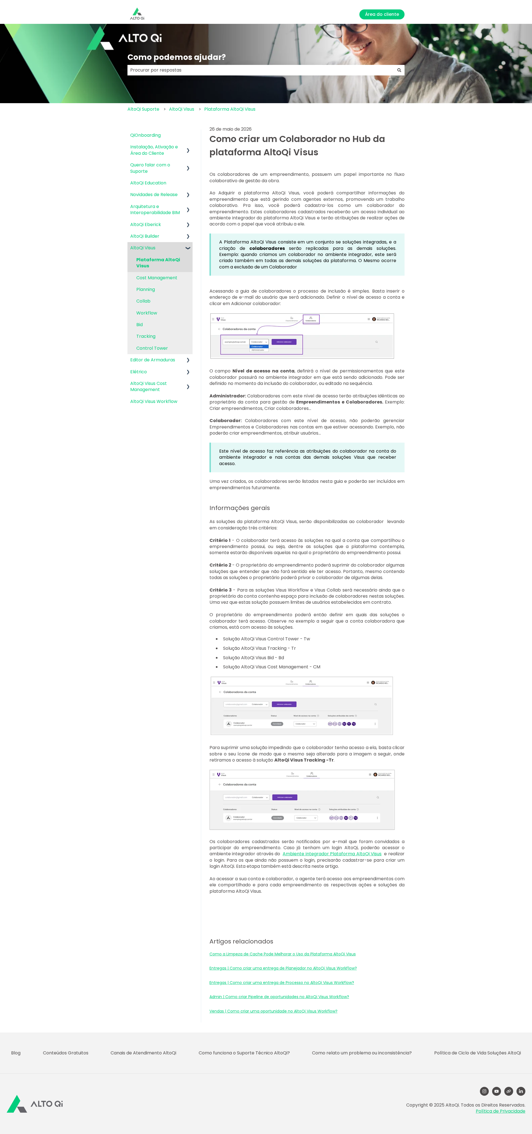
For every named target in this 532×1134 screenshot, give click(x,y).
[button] (188, 147)
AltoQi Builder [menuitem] (144, 236)
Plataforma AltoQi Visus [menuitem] (158, 263)
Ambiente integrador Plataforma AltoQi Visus (332, 854)
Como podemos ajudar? (176, 57)
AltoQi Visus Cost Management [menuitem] (148, 386)
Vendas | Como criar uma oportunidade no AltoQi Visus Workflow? (273, 1011)
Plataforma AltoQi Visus (229, 109)
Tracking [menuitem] (145, 336)
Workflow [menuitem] (146, 313)
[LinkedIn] (520, 1091)
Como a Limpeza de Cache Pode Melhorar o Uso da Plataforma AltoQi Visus (282, 954)
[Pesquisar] (399, 70)
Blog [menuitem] (16, 1053)
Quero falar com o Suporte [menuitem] (150, 168)
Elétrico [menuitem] (138, 372)
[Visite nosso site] (508, 1091)
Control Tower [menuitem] (152, 348)
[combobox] (260, 70)
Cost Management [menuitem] (156, 278)
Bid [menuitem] (139, 324)
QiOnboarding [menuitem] (145, 135)
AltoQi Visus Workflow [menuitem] (153, 401)
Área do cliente (382, 14)
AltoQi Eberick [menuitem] (145, 224)
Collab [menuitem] (143, 301)
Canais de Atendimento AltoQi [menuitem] (143, 1053)
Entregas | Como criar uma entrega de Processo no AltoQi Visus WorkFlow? (281, 982)
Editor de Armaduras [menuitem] (152, 360)
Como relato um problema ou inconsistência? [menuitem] (362, 1053)
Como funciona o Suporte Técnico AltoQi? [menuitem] (244, 1053)
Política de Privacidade (500, 1111)
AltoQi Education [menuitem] (148, 183)
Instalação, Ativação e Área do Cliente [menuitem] (154, 150)
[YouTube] (496, 1091)
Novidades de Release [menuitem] (154, 194)
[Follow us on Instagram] (484, 1091)
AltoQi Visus (181, 109)
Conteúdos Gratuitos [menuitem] (65, 1053)
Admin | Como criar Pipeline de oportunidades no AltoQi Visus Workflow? (279, 996)
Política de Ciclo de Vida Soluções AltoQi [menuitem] (477, 1053)
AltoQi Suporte (143, 109)
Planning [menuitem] (145, 289)
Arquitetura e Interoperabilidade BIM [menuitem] (155, 209)
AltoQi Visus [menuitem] (142, 248)
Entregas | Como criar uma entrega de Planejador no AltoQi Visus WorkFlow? (283, 968)
